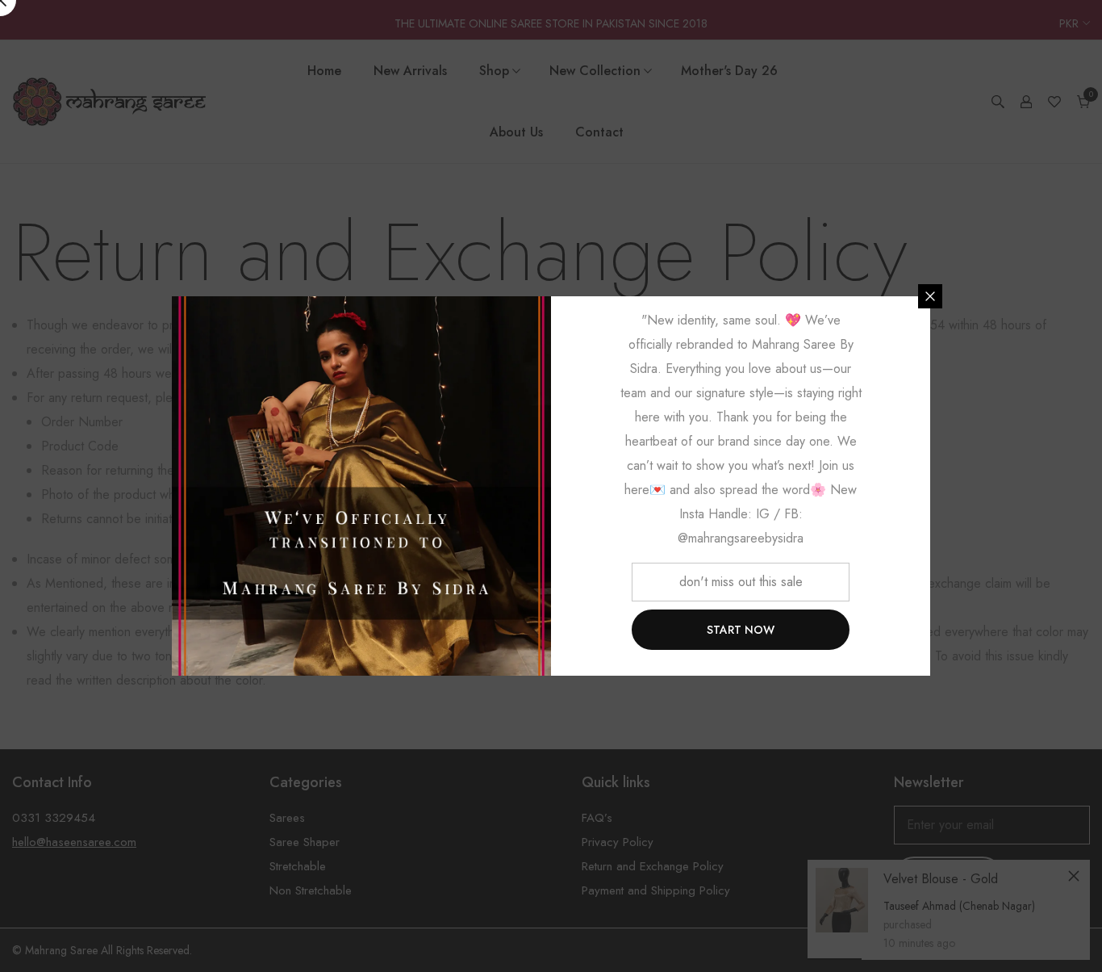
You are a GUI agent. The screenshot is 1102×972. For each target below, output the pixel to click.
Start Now (740, 630)
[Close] (930, 296)
